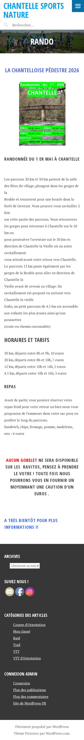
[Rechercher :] (30, 25)
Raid (16, 638)
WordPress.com (57, 733)
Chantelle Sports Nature (33, 10)
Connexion (21, 683)
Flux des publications (29, 690)
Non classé (21, 631)
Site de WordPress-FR (29, 703)
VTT (16, 651)
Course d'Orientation (29, 624)
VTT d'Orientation (27, 658)
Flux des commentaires (30, 696)
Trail (16, 645)
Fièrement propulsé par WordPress (42, 726)
